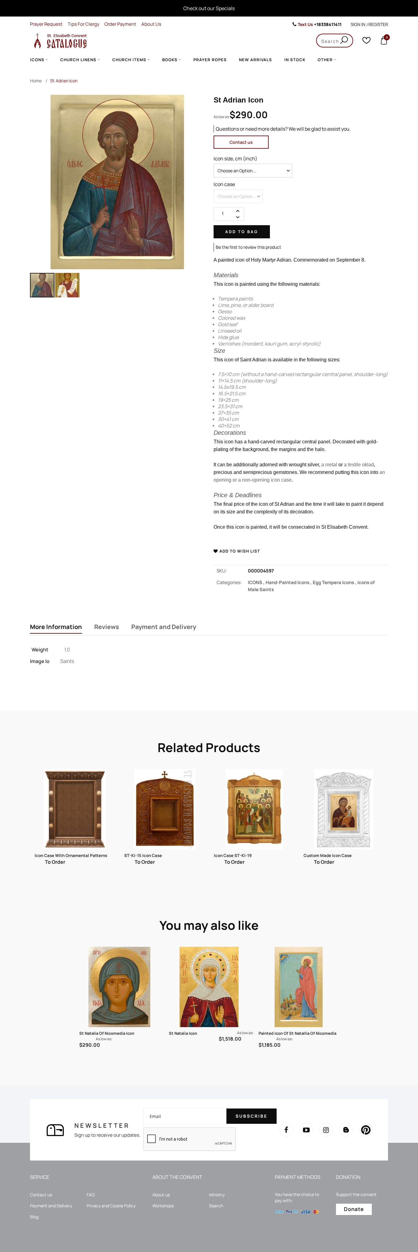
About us (161, 1195)
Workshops (163, 1206)
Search (216, 1206)
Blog (34, 1217)
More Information (56, 627)
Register (378, 24)
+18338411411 (327, 24)
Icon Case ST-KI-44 (323, 855)
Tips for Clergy (83, 24)
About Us (151, 24)
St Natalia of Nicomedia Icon (106, 1033)
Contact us (241, 142)
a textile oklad (359, 464)
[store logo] (59, 40)
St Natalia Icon (183, 1033)
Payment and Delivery (163, 627)
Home (36, 81)
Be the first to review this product (248, 247)
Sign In (358, 24)
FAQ (91, 1195)
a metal (329, 464)
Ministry (217, 1195)
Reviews (106, 627)
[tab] (56, 627)
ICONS (257, 582)
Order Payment (120, 24)
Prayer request (46, 24)
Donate (354, 1209)
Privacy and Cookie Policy (111, 1206)
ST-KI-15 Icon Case (53, 855)
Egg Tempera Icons (335, 582)
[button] (67, 285)
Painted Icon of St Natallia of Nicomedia (297, 1033)
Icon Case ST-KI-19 (143, 855)
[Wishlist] (366, 42)
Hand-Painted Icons (289, 582)
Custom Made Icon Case (238, 855)
